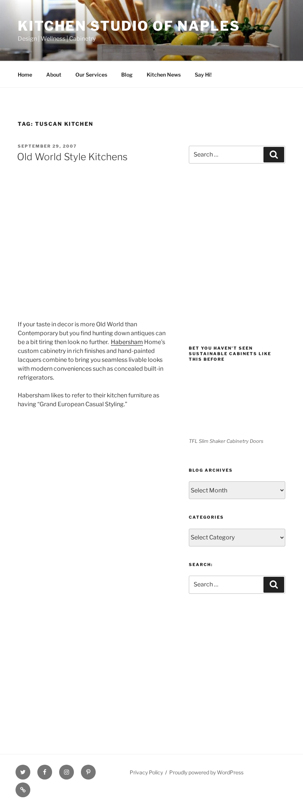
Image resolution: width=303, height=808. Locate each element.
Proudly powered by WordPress (206, 772)
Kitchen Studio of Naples (129, 26)
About (53, 74)
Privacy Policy (146, 772)
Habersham (127, 342)
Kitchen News (164, 74)
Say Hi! (203, 74)
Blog (127, 74)
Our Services (91, 74)
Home (25, 74)
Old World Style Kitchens (72, 156)
